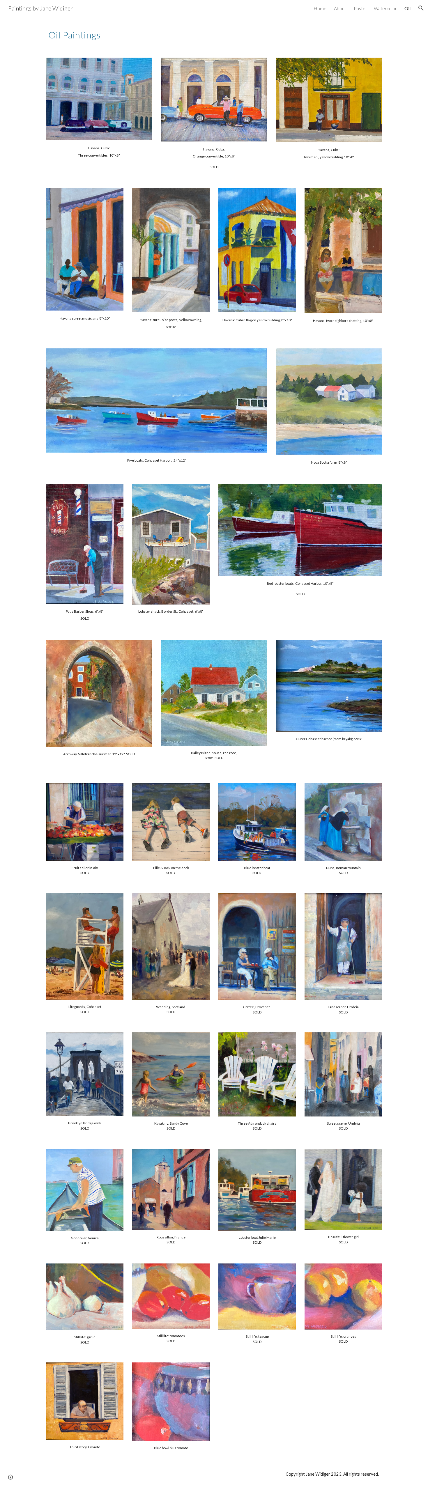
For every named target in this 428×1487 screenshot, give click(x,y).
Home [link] (320, 8)
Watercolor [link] (385, 8)
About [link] (340, 8)
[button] (421, 8)
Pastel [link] (360, 8)
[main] (142, 33)
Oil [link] (407, 8)
